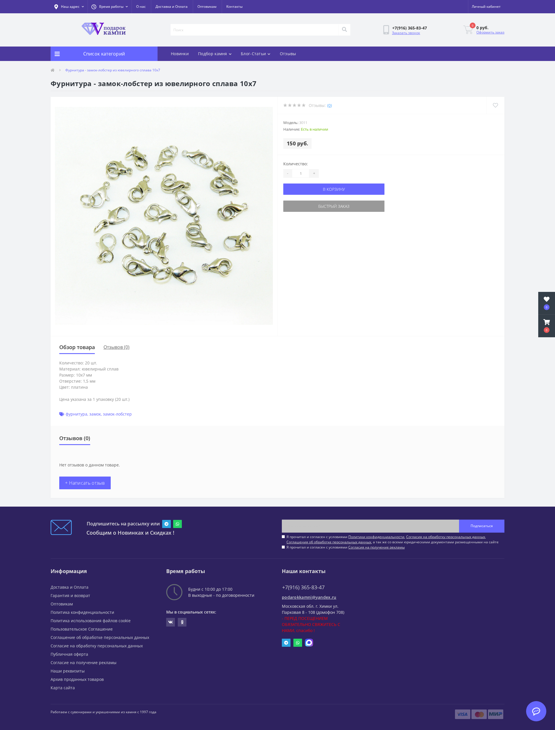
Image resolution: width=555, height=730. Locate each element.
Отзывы (288, 53)
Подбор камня (212, 53)
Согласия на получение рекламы (376, 547)
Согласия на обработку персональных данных (445, 536)
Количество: (295, 163)
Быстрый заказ (333, 206)
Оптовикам (207, 6)
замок (95, 414)
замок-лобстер (117, 414)
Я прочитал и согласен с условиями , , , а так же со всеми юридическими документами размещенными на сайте (392, 539)
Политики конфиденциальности (376, 536)
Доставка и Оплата (172, 6)
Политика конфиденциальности (82, 612)
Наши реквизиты (68, 671)
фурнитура (76, 414)
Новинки (180, 53)
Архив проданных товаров (77, 679)
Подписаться (482, 525)
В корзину (334, 189)
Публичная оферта (69, 654)
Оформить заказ (490, 32)
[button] (110, 6)
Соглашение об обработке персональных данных (100, 637)
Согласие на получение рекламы (83, 662)
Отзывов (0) (116, 347)
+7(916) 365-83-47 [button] (303, 587)
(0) (329, 105)
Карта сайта (63, 687)
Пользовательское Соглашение (82, 629)
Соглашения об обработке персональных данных (328, 542)
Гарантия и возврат (70, 595)
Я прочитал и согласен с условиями (345, 547)
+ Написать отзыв (85, 483)
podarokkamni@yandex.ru (309, 597)
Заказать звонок (406, 32)
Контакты (234, 6)
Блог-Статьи (253, 53)
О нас (141, 6)
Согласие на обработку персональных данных (97, 646)
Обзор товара (77, 347)
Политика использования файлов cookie (91, 620)
